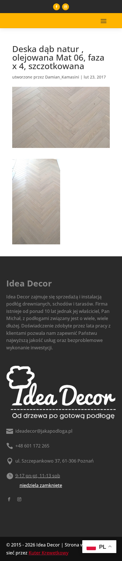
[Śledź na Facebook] (56, 6)
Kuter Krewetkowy (48, 553)
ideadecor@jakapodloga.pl (43, 431)
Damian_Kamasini (62, 77)
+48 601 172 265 (32, 446)
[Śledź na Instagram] (65, 6)
